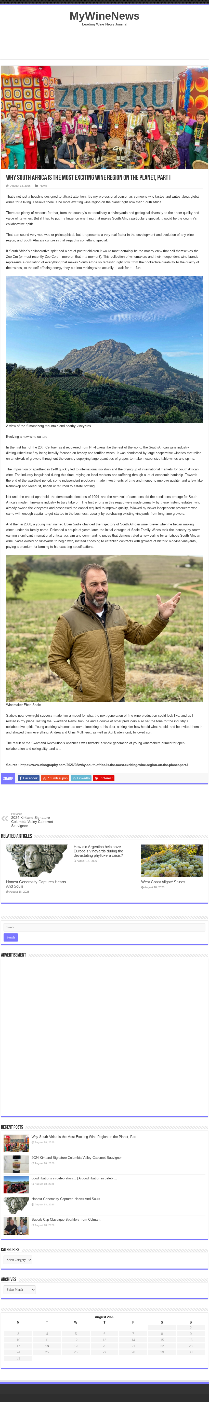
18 (47, 1346)
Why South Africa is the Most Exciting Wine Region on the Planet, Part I (85, 1137)
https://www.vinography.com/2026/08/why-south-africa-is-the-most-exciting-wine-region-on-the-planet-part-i (104, 765)
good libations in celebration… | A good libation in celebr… (74, 1178)
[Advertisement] (104, 42)
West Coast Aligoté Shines (163, 882)
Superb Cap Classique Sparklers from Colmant (66, 1219)
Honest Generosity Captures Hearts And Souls (66, 1199)
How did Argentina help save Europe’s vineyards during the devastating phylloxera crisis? (98, 851)
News (43, 185)
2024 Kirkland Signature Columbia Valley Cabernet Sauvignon (32, 820)
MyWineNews (105, 16)
